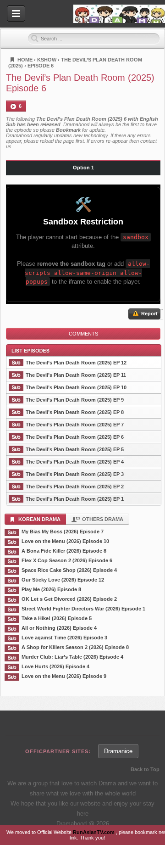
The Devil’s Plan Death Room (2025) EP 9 (75, 400)
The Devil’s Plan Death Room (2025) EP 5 (75, 449)
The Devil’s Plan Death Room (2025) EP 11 (76, 375)
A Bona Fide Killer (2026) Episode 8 (64, 551)
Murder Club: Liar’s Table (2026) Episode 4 (72, 657)
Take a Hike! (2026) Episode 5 (57, 618)
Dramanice (118, 751)
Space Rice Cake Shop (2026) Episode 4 (69, 570)
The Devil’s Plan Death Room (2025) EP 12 (76, 362)
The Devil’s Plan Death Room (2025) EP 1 (75, 499)
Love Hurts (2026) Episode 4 (55, 666)
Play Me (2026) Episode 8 (51, 589)
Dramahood (119, 14)
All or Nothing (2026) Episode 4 (59, 628)
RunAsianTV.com (94, 832)
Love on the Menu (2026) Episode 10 (65, 541)
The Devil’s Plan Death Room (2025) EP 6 (75, 437)
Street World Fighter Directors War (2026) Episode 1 (83, 608)
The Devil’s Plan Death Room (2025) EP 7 (75, 424)
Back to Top (145, 769)
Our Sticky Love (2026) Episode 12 (63, 579)
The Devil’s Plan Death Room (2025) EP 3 (75, 474)
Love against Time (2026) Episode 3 (64, 637)
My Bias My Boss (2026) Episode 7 (63, 531)
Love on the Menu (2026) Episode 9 (64, 676)
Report (149, 313)
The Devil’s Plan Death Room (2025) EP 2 (75, 486)
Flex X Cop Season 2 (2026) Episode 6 (67, 560)
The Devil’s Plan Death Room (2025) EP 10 (76, 387)
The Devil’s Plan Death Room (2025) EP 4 (75, 461)
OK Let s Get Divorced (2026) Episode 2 (69, 599)
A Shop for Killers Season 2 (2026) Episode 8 (75, 647)
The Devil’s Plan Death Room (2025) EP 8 (75, 412)
